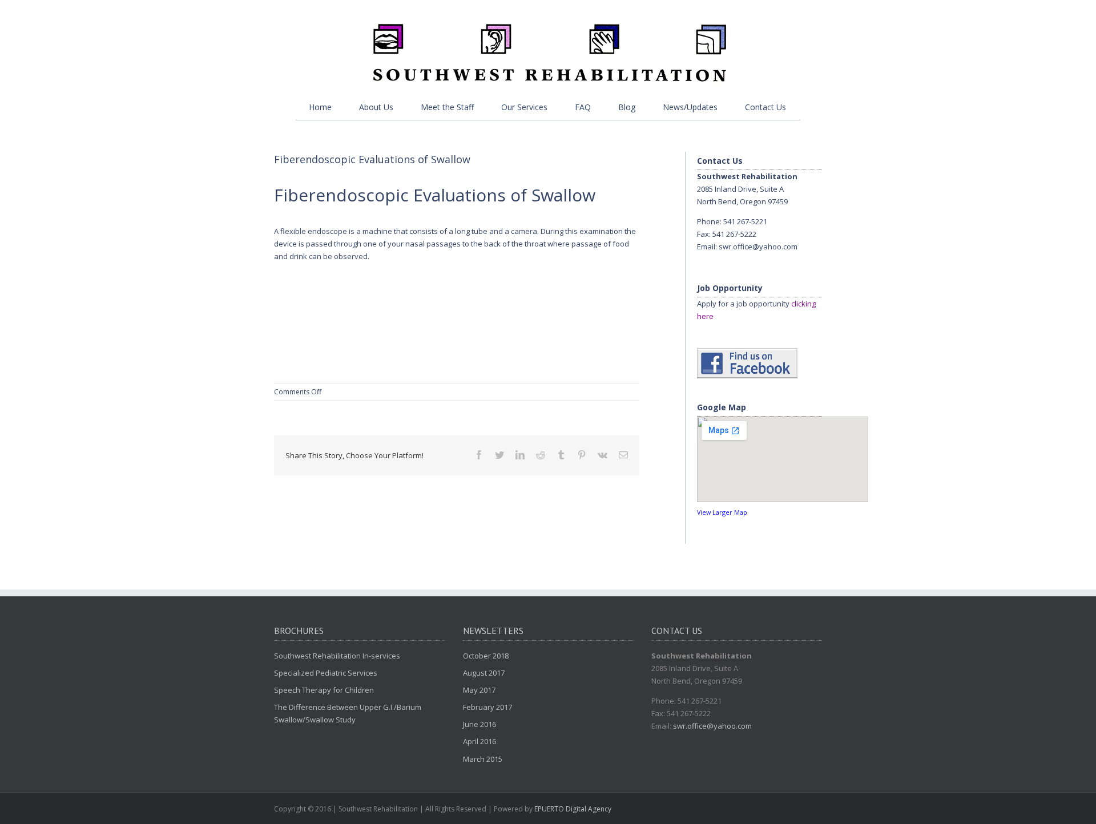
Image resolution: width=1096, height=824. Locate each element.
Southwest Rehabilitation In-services (337, 656)
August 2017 (484, 673)
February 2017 (487, 707)
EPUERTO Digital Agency (572, 809)
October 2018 (486, 656)
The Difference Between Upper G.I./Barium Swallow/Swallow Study (347, 713)
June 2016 (479, 724)
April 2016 (479, 741)
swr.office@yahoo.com (758, 246)
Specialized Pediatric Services (325, 673)
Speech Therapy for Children (324, 690)
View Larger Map (722, 512)
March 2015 (482, 759)
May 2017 (479, 690)
